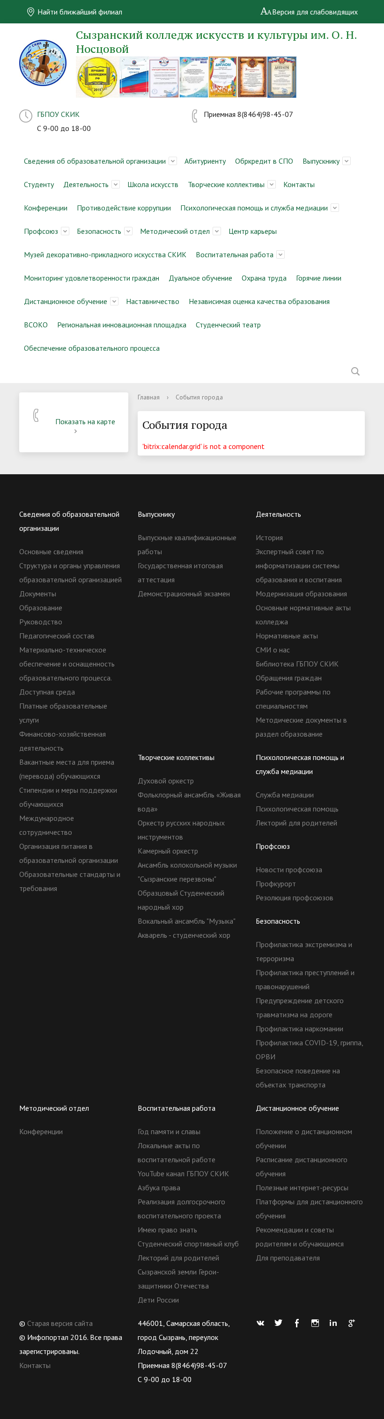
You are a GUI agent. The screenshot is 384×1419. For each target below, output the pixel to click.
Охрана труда (264, 277)
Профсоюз (41, 231)
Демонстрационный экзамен (184, 593)
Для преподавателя (288, 1257)
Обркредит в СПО (264, 161)
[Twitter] (281, 1323)
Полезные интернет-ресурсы (302, 1187)
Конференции (45, 207)
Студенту (39, 184)
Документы (37, 593)
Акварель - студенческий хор (184, 935)
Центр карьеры (253, 231)
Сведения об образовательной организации (95, 161)
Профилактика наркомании (299, 1028)
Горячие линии (318, 277)
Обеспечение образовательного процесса (92, 348)
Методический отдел (175, 231)
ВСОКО (36, 324)
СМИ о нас (273, 649)
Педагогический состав (57, 635)
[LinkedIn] (336, 1323)
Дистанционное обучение (65, 301)
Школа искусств (152, 184)
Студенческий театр (228, 324)
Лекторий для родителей (296, 822)
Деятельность (86, 184)
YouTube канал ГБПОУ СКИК (183, 1173)
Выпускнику (321, 161)
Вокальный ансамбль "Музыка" (187, 921)
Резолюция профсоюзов (294, 897)
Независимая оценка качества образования (259, 301)
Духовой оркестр (166, 780)
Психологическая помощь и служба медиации (254, 207)
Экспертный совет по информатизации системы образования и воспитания (299, 565)
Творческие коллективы (226, 184)
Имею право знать (167, 1229)
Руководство (40, 621)
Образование (40, 607)
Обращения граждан (289, 677)
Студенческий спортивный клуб (188, 1243)
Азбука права (159, 1187)
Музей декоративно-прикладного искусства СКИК (105, 254)
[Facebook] (299, 1323)
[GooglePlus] (354, 1323)
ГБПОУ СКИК (58, 114)
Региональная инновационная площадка (121, 324)
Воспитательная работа (234, 254)
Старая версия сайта (60, 1323)
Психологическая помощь (297, 808)
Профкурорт (276, 883)
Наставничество (152, 301)
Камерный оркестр (168, 850)
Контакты (299, 184)
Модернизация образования (301, 593)
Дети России (158, 1299)
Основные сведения (51, 551)
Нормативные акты (287, 635)
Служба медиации (285, 794)
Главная (149, 397)
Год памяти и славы (169, 1131)
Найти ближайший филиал (79, 11)
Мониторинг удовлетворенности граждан (91, 277)
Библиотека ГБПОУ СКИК (297, 663)
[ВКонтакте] (263, 1323)
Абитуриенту (205, 161)
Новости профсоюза (289, 869)
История (269, 537)
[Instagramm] (317, 1323)
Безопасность (99, 231)
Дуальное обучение (200, 277)
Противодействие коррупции (124, 207)
